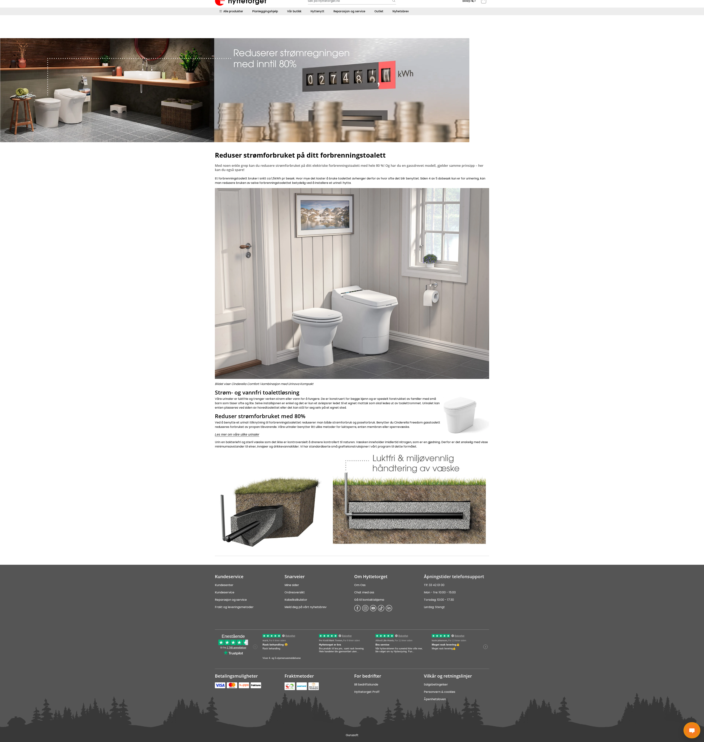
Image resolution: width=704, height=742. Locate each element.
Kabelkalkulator (296, 600)
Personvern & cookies (439, 692)
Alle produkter (232, 11)
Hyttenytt (317, 11)
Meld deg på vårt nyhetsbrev (306, 607)
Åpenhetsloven (435, 699)
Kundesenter (224, 585)
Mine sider (292, 585)
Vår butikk (294, 11)
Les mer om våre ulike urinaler (237, 434)
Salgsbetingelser (436, 684)
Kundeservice (224, 592)
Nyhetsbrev (401, 11)
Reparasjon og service (349, 11)
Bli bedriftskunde (366, 684)
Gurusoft (352, 735)
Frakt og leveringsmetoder (234, 607)
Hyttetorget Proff (367, 692)
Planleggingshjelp (265, 11)
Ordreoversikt (295, 592)
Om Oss (360, 585)
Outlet (378, 11)
